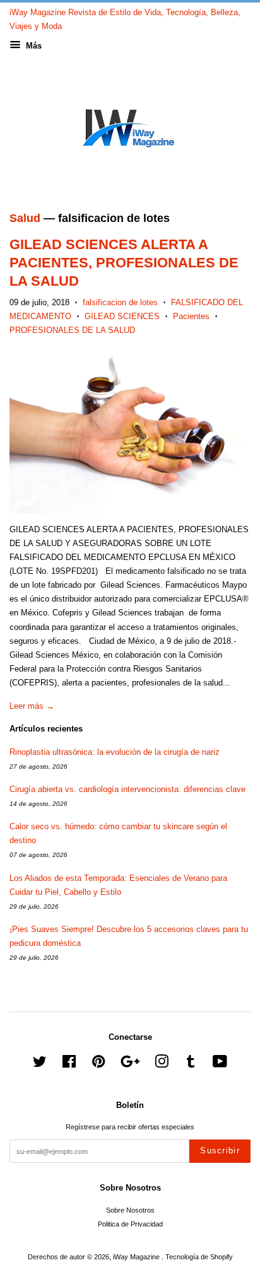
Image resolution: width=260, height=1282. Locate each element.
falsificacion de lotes (120, 302)
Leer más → (31, 706)
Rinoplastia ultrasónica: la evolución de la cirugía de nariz (114, 752)
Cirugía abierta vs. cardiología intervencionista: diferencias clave (127, 789)
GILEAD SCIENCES (122, 316)
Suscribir (220, 1150)
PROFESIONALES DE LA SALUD (72, 330)
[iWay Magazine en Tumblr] (191, 1064)
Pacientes (191, 316)
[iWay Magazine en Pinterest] (98, 1064)
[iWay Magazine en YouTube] (220, 1064)
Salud (24, 218)
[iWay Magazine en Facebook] (69, 1064)
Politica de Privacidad (130, 1224)
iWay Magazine (137, 1257)
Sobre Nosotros (130, 1210)
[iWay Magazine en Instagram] (161, 1064)
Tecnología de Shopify (199, 1257)
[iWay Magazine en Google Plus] (130, 1064)
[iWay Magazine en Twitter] (40, 1064)
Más (32, 45)
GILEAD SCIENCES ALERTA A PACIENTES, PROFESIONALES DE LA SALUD (124, 262)
